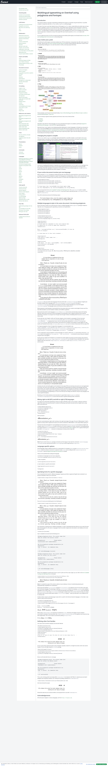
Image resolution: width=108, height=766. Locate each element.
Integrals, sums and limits (24, 47)
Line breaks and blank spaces (24, 94)
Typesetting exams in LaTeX (24, 199)
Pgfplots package (22, 197)
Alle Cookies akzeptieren (101, 764)
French (20, 170)
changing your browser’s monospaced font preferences (53, 130)
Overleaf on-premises (23, 19)
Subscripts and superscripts (24, 37)
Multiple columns (22, 101)
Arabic (20, 167)
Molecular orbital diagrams (24, 191)
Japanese (41, 120)
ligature (71, 427)
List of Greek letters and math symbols (26, 50)
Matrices (20, 40)
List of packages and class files (24, 208)
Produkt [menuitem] (63, 2)
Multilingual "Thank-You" (48, 114)
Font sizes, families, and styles (24, 134)
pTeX (54, 125)
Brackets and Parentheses (24, 38)
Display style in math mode (24, 49)
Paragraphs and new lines (24, 26)
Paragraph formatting (23, 92)
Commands (21, 152)
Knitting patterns (22, 194)
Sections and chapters (23, 69)
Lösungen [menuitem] (70, 2)
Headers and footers (23, 89)
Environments (21, 153)
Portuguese (21, 179)
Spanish (20, 182)
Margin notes (21, 110)
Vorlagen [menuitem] (76, 2)
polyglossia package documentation (54, 451)
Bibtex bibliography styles (24, 123)
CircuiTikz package (22, 196)
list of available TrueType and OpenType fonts (59, 190)
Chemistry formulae (22, 188)
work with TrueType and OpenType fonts (56, 43)
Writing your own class (23, 211)
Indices (20, 75)
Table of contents (22, 71)
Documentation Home (23, 8)
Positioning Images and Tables (24, 60)
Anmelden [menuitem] (104, 2)
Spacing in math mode (23, 46)
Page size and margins (23, 97)
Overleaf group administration (24, 16)
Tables (20, 58)
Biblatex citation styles (23, 129)
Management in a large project (25, 80)
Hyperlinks (21, 83)
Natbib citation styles (23, 126)
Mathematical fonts (22, 52)
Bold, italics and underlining (24, 27)
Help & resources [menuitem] (88, 2)
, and (82, 29)
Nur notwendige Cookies (90, 764)
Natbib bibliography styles (24, 125)
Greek (20, 173)
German (20, 171)
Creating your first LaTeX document (25, 24)
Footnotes (21, 109)
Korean (40, 121)
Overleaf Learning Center (23, 10)
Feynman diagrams (22, 190)
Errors (20, 30)
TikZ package (21, 64)
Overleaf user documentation (24, 15)
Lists (20, 29)
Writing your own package (24, 210)
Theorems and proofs (23, 187)
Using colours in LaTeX (23, 107)
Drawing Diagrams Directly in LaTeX (25, 63)
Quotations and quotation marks (25, 165)
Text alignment (22, 95)
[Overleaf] (4, 2)
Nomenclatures (22, 78)
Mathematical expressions (24, 35)
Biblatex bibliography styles (24, 128)
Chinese (41, 118)
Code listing (21, 104)
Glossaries (21, 77)
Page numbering (22, 91)
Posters (20, 147)
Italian (20, 174)
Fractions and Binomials (23, 41)
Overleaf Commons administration (25, 18)
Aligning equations (22, 43)
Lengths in (22, 88)
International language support (25, 164)
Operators (21, 44)
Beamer (20, 144)
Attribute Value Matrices (23, 200)
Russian (20, 180)
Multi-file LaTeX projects (23, 81)
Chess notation (22, 193)
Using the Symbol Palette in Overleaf (26, 53)
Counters (20, 103)
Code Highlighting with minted (25, 106)
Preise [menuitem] (81, 2)
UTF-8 (50, 27)
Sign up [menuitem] (97, 2)
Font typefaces (21, 136)
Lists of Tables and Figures (24, 61)
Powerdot (20, 145)
